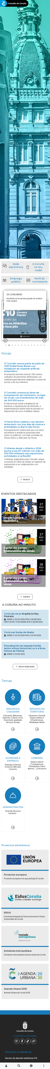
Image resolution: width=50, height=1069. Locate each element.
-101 (44, 1007)
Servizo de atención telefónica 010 (21, 1058)
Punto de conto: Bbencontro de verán (19, 549)
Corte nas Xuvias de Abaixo (19, 632)
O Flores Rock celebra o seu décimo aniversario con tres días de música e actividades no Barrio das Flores (24, 424)
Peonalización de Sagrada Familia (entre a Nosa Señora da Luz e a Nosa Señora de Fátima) (24, 648)
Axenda (26, 597)
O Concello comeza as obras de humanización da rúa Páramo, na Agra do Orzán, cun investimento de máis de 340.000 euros (24, 396)
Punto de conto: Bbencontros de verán (15, 581)
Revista (26, 479)
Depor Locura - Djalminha (14, 519)
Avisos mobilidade (27, 667)
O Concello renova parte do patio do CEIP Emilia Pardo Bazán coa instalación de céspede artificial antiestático (24, 367)
